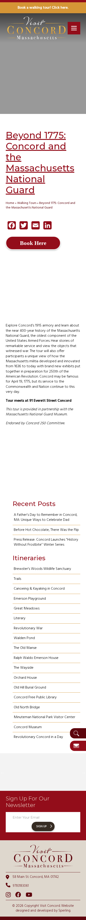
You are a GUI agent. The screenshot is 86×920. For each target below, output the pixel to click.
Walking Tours (26, 203)
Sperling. (64, 910)
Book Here (33, 243)
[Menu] (74, 28)
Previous (2, 772)
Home (10, 203)
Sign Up (41, 826)
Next (83, 772)
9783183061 (21, 885)
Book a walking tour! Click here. (43, 8)
